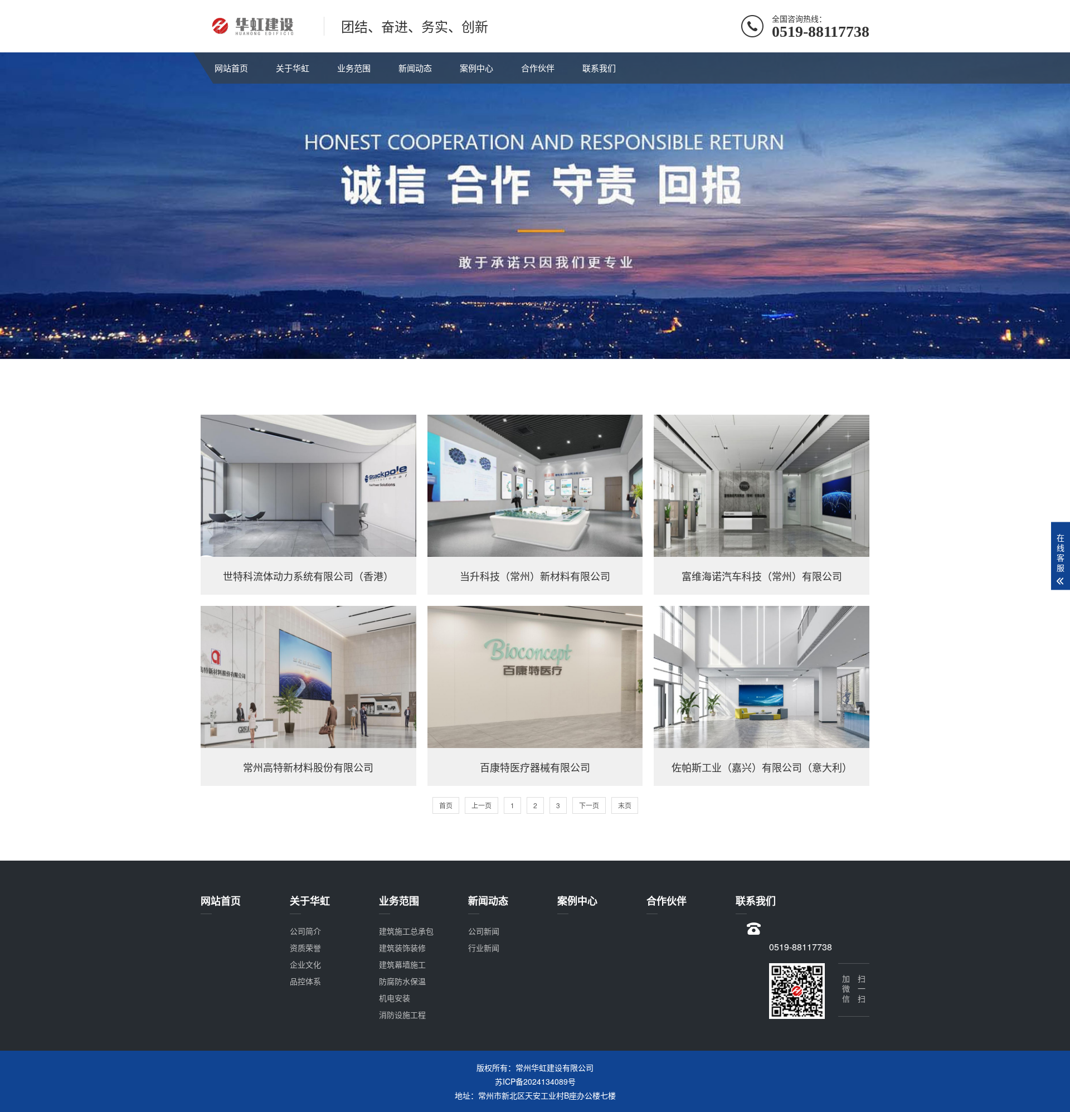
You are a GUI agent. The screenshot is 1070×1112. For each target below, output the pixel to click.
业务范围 (354, 68)
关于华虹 (292, 68)
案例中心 (476, 68)
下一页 (589, 805)
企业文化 (305, 964)
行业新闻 (483, 947)
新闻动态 (415, 68)
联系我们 (599, 68)
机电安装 (394, 997)
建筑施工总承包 (406, 930)
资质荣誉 (305, 947)
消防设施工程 (402, 1014)
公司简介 (305, 930)
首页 (446, 805)
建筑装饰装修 (402, 947)
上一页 (481, 805)
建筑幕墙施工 (402, 964)
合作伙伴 (538, 68)
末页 (624, 805)
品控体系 (305, 981)
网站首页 (231, 68)
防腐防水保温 (402, 981)
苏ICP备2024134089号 (535, 1081)
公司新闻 (483, 930)
